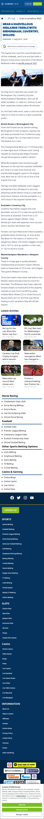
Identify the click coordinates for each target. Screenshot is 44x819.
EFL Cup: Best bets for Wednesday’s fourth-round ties (32, 331)
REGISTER (37, 4)
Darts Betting (10, 460)
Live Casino (9, 485)
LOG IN (28, 4)
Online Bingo (10, 477)
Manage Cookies (22, 815)
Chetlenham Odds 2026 (15, 401)
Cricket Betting (11, 467)
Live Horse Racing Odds (15, 413)
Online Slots (9, 489)
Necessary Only (22, 810)
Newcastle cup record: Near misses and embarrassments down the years (10, 381)
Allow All (22, 805)
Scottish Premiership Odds (16, 438)
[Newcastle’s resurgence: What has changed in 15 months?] (33, 345)
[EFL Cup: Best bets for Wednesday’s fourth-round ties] (33, 320)
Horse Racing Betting (13, 405)
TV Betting (8, 463)
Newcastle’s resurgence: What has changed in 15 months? (32, 356)
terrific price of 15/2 (27, 63)
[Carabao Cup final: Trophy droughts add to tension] (11, 345)
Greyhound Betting (13, 456)
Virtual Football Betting (14, 442)
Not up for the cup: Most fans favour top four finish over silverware (9, 331)
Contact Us (11, 510)
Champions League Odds (15, 434)
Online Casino (10, 481)
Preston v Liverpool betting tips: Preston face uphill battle (32, 381)
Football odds (10, 426)
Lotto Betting (10, 452)
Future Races (10, 409)
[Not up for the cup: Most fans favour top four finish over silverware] (11, 320)
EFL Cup (11, 18)
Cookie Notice (21, 796)
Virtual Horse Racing (13, 417)
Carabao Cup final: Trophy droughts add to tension (10, 356)
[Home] (2, 18)
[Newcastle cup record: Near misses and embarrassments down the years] (11, 370)
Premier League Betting (15, 430)
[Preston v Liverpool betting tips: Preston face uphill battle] (33, 370)
